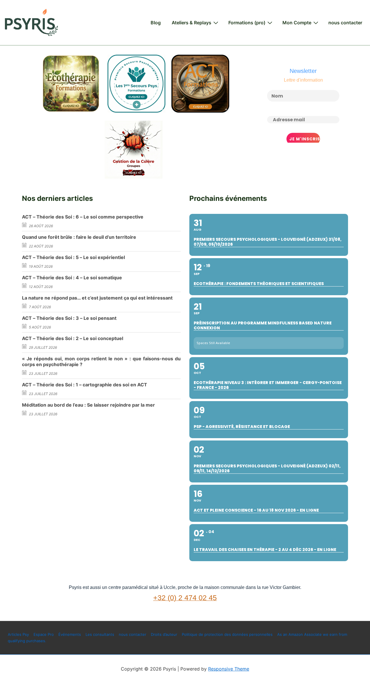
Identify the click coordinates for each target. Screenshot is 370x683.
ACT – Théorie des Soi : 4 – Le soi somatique (72, 277)
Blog (156, 22)
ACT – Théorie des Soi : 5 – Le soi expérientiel (73, 257)
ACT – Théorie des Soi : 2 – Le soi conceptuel (72, 338)
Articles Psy (18, 634)
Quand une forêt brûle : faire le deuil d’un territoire (79, 237)
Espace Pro (44, 634)
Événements (69, 634)
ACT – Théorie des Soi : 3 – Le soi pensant (69, 318)
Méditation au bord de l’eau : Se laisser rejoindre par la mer (88, 405)
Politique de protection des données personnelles (227, 634)
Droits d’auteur (164, 634)
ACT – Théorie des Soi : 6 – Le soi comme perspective (82, 217)
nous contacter (345, 22)
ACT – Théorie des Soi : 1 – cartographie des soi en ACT (84, 385)
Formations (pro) (246, 22)
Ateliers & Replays (191, 22)
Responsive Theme (228, 669)
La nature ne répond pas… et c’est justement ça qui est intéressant (97, 298)
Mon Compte (296, 22)
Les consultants (100, 634)
